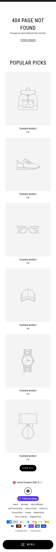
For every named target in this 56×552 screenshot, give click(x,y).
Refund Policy (39, 513)
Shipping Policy (35, 517)
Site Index (24, 504)
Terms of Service (21, 517)
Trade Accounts (31, 508)
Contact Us (43, 508)
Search (15, 504)
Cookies (28, 513)
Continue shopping (28, 40)
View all (28, 468)
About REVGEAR (37, 504)
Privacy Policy (17, 513)
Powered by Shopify (35, 531)
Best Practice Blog (15, 508)
